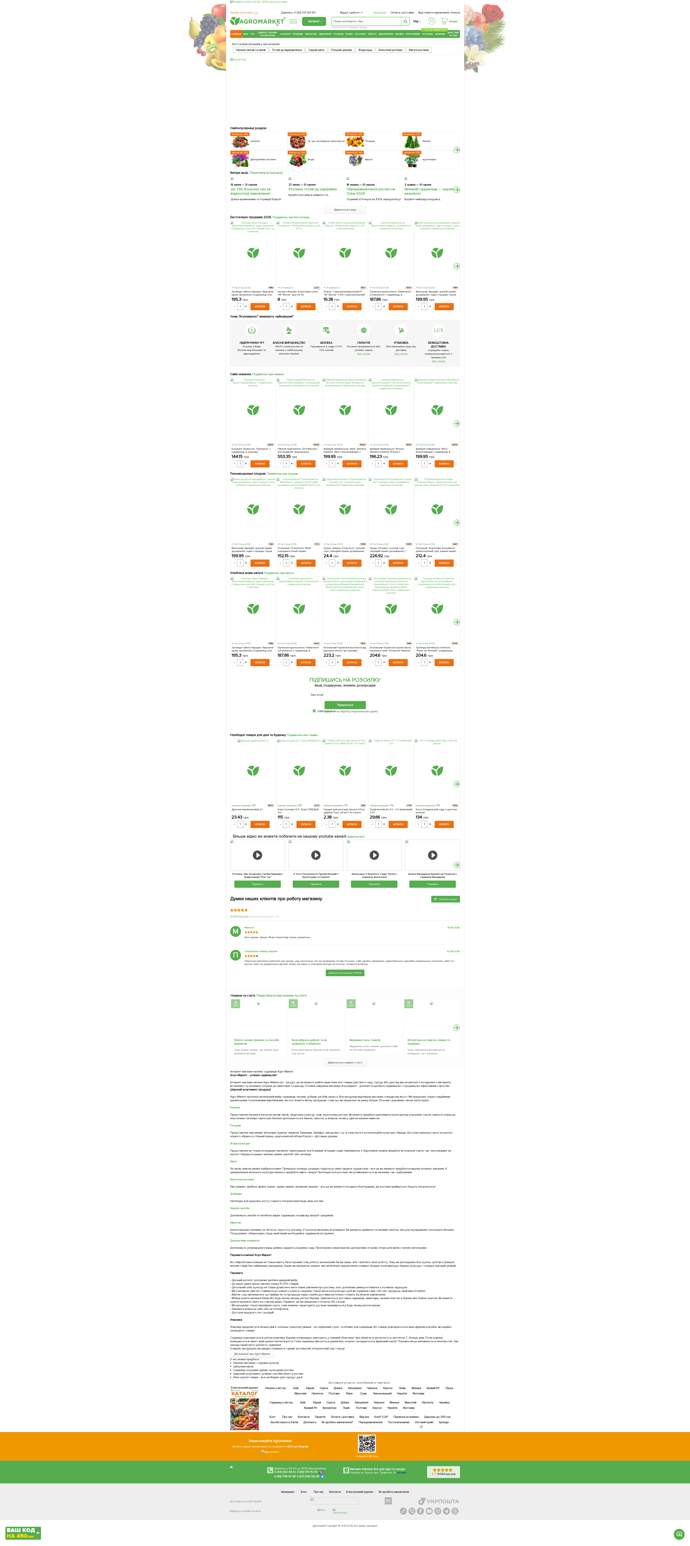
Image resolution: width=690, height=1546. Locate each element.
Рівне (349, 1393)
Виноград (311, 34)
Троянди (297, 34)
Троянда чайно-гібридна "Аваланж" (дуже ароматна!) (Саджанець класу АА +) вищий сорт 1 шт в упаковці (253, 293)
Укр (415, 21)
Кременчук (330, 1408)
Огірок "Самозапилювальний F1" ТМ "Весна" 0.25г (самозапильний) (344, 293)
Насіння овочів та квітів (251, 50)
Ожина (363, 27)
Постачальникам (398, 1422)
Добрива (440, 34)
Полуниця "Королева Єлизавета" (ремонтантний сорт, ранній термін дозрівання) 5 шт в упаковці (436, 550)
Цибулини (325, 34)
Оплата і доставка (402, 12)
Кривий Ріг (433, 1388)
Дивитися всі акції (345, 209)
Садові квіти (316, 50)
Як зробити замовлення (394, 1492)
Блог (273, 1417)
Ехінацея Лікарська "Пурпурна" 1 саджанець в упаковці (251, 450)
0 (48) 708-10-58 (285, 1476)
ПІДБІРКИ (236, 34)
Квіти (233, 1161)
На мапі (401, 1472)
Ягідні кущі (365, 50)
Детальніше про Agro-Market (252, 1354)
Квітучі (372, 34)
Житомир (418, 1393)
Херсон (387, 1388)
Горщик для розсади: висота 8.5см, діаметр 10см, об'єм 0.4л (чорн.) (344, 811)
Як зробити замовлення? (337, 1422)
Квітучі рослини (419, 50)
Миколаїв (300, 1393)
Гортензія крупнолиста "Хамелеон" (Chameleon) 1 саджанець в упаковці (391, 293)
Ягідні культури (240, 1143)
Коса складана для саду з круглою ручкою (436, 811)
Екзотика (360, 34)
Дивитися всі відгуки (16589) (345, 972)
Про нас (287, 1417)
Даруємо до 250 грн (437, 1417)
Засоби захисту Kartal (284, 1422)
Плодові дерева (341, 50)
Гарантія (320, 1417)
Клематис (354, 27)
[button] (457, 150)
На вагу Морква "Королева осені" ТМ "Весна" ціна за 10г (298, 293)
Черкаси (372, 1388)
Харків (310, 1388)
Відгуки (364, 1417)
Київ (296, 1388)
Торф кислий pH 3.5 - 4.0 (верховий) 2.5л (391, 811)
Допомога (309, 1422)
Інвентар (235, 1222)
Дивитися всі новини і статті (345, 1062)
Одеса (324, 1388)
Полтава (334, 1393)
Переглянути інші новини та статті (281, 995)
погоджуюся (327, 711)
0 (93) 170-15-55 (307, 1472)
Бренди (444, 1422)
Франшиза (379, 12)
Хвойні (399, 34)
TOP (252, 34)
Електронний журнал (359, 1492)
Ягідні (349, 34)
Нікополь (317, 1393)
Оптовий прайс (424, 1422)
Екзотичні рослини (390, 50)
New (245, 34)
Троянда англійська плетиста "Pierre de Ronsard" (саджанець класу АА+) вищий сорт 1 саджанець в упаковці (437, 649)
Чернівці (444, 1402)
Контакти (304, 1417)
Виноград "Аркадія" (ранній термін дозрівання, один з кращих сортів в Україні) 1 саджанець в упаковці (437, 293)
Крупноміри (413, 34)
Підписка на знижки (406, 1417)
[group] (258, 1028)
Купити (260, 306)
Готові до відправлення (287, 50)
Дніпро (338, 1388)
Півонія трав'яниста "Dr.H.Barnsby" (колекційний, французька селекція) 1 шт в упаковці (298, 450)
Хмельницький (382, 1393)
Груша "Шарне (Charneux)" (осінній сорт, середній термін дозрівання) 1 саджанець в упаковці (344, 550)
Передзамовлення (371, 1422)
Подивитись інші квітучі (279, 573)
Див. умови (363, 353)
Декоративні (386, 34)
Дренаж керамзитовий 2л (247, 809)
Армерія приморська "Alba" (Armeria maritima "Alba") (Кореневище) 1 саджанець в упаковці (345, 450)
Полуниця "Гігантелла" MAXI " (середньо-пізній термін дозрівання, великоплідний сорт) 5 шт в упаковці (298, 550)
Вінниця (416, 1388)
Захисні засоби (239, 1208)
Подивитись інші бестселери (291, 217)
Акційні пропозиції (244, 12)
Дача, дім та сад (453, 34)
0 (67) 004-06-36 (308, 1476)
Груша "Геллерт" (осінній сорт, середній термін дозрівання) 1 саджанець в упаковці (388, 550)
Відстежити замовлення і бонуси (439, 12)
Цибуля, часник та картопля (267, 34)
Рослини (427, 33)
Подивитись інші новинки (268, 374)
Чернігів (402, 1393)
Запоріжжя (355, 1388)
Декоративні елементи (245, 1240)
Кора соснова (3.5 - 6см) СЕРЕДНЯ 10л (298, 811)
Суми (363, 1393)
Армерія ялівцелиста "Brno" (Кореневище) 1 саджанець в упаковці (433, 450)
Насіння (285, 34)
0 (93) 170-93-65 (305, 12)
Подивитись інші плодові (282, 474)
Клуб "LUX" (381, 1417)
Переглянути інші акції (266, 173)
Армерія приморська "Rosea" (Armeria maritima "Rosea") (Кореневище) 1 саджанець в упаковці (387, 450)
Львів (402, 1388)
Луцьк (450, 1388)
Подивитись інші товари (302, 735)
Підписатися (345, 705)
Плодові (338, 34)
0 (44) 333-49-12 (285, 1472)
